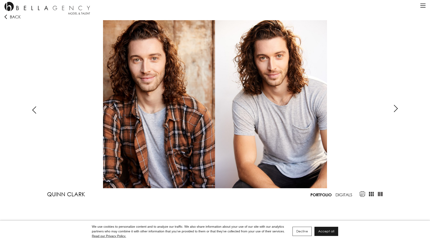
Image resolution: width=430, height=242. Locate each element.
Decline (302, 231)
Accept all (326, 231)
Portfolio (321, 194)
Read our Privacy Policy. (109, 236)
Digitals (343, 194)
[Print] (362, 194)
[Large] (380, 194)
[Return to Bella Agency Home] (47, 8)
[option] (215, 104)
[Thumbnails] (371, 194)
